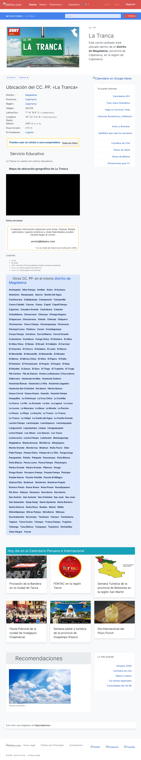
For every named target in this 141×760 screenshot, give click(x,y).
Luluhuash (45, 437)
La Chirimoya (29, 398)
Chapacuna (15, 319)
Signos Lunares (123, 675)
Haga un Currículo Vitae (118, 109)
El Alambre (56, 339)
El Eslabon (40, 349)
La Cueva (14, 403)
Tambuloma (67, 516)
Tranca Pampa (52, 521)
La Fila (24, 403)
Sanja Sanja (32, 502)
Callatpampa (30, 299)
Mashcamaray (30, 442)
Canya (39, 304)
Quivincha (40, 482)
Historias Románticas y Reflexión (115, 116)
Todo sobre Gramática (118, 103)
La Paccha (63, 408)
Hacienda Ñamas (18, 383)
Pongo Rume (16, 472)
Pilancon (47, 467)
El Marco (62, 349)
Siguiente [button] (23, 77)
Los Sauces (43, 433)
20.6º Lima (111, 4)
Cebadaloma (15, 314)
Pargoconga (66, 452)
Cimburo (31, 329)
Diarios (33, 4)
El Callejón (51, 344)
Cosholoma (15, 339)
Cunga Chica (42, 339)
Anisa (50, 289)
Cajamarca (30, 99)
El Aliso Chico (16, 344)
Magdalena (31, 95)
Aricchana (59, 289)
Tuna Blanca (26, 526)
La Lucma (14, 408)
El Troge (69, 368)
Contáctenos (76, 745)
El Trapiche (58, 368)
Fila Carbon (15, 373)
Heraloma (41, 388)
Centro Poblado (16, 16)
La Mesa (39, 408)
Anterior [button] (12, 77)
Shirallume (48, 512)
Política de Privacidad (52, 745)
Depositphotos (42, 725)
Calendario (74, 4)
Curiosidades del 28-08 (119, 685)
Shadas (43, 507)
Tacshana (43, 516)
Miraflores (44, 442)
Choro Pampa (31, 324)
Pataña (26, 457)
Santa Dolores (16, 507)
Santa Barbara (64, 502)
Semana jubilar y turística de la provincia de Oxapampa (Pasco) (70, 633)
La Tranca (48, 413)
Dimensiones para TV (119, 163)
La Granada (35, 403)
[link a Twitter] (95, 746)
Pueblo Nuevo (16, 477)
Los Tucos (56, 433)
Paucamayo (49, 457)
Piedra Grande (16, 467)
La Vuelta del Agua (42, 418)
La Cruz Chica (44, 398)
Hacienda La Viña (38, 383)
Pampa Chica (31, 452)
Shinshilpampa (17, 512)
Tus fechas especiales (120, 680)
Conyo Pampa (16, 334)
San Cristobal (45, 497)
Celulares (131, 16)
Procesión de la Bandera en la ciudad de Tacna (25, 585)
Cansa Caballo (16, 304)
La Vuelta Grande (63, 418)
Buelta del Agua (52, 294)
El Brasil (40, 344)
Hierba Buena (55, 388)
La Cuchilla (60, 398)
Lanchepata (32, 423)
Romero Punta (16, 487)
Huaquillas (14, 398)
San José (59, 497)
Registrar (130, 4)
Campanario (45, 299)
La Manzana (27, 408)
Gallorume (14, 378)
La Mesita (51, 408)
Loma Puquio (16, 433)
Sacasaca (34, 492)
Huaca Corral (16, 393)
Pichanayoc (61, 462)
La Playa (24, 413)
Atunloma (14, 294)
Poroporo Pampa (33, 472)
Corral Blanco (44, 334)
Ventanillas (66, 526)
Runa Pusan (47, 487)
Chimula (51, 319)
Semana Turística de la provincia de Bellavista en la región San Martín (114, 588)
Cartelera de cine (122, 670)
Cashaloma (46, 309)
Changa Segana (57, 314)
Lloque (42, 428)
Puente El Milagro (53, 477)
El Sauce (25, 368)
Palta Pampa (15, 452)
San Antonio (29, 497)
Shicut (52, 507)
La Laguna (56, 403)
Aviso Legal (29, 745)
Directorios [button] (55, 4)
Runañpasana (62, 487)
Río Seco (13, 492)
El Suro (36, 368)
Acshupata (15, 289)
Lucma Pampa (31, 437)
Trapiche (66, 521)
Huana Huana (32, 393)
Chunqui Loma (17, 329)
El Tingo (45, 368)
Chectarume (29, 319)
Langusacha (15, 428)
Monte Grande (17, 447)
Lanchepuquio (64, 423)
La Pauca (13, 413)
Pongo (57, 467)
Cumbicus (28, 339)
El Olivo (42, 358)
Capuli (47, 304)
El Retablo (14, 368)
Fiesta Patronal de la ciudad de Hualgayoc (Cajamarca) (23, 633)
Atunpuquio (27, 294)
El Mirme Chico (28, 358)
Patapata (36, 457)
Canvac (30, 304)
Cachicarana (15, 299)
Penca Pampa (45, 462)
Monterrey (32, 447)
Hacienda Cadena (51, 378)
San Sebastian (16, 502)
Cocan (40, 329)
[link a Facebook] (112, 746)
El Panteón (14, 363)
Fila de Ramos (30, 373)
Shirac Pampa (33, 512)
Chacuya (43, 314)
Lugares (29, 132)
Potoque (65, 472)
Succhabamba (16, 516)
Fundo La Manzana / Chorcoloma (56, 373)
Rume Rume (32, 487)
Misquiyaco (58, 442)
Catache (58, 309)
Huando (45, 393)
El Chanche (15, 349)
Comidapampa (53, 329)
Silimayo (60, 512)
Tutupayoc (40, 526)
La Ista (46, 403)
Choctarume (15, 324)
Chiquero (63, 319)
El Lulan (51, 349)
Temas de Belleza (121, 156)
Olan (66, 447)
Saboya (24, 492)
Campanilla (60, 299)
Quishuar (28, 482)
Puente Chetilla (34, 477)
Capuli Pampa (59, 304)
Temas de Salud (122, 149)
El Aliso (68, 339)
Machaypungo (60, 437)
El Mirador (59, 353)
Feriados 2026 (123, 666)
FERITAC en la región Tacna (67, 585)
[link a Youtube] (129, 746)
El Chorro (28, 349)
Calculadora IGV (122, 96)
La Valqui (26, 418)
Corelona (30, 334)
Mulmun (43, 447)
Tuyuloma (53, 526)
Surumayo (31, 516)
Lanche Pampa (17, 423)
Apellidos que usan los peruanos (115, 133)
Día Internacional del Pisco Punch (111, 631)
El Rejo (66, 363)
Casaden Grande (30, 309)
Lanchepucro (47, 423)
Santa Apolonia (48, 502)
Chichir (42, 319)
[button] (85, 4)
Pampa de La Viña (48, 452)
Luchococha (15, 437)
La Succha (35, 413)
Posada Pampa (52, 472)
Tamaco (54, 516)
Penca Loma (30, 462)
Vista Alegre (15, 531)
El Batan (29, 344)
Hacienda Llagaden (59, 383)
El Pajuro (52, 358)
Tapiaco (13, 521)
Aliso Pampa (28, 289)
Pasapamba (15, 457)
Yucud (27, 531)
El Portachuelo (30, 363)
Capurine (14, 309)
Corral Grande (61, 334)
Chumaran (63, 324)
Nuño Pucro (56, 447)
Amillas (41, 289)
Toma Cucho (26, 521)
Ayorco (39, 294)
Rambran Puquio (56, 482)
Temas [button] (42, 4)
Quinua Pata (15, 482)
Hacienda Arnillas (31, 378)
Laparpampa (30, 428)
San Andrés (15, 497)
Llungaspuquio (55, 428)
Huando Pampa (59, 393)
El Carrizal (64, 344)
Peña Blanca (63, 457)
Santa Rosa (32, 507)
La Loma (68, 403)
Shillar (60, 507)
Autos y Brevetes (121, 126)
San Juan (70, 497)
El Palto (63, 358)
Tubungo (14, 526)
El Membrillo (15, 353)
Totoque (38, 521)
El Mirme (13, 358)
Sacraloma (46, 492)
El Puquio (44, 363)
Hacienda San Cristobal (21, 388)
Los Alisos (30, 433)
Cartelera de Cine (121, 143)
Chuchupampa (48, 324)
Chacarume (30, 314)
